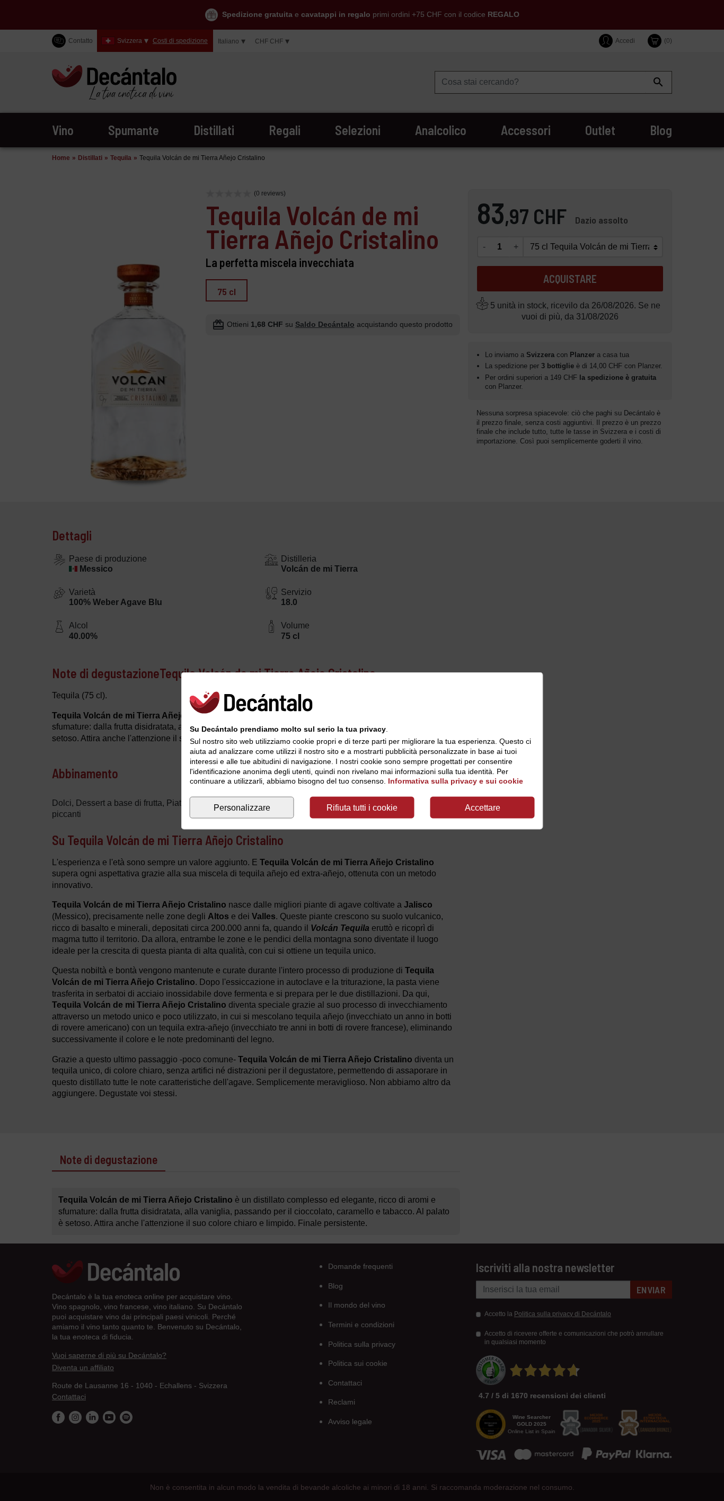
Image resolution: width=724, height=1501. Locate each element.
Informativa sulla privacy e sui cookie (455, 781)
